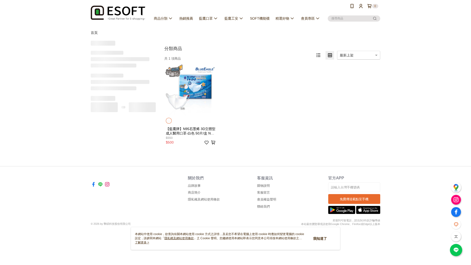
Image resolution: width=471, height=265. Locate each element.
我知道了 (320, 238)
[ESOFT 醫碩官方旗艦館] (118, 13)
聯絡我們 (263, 206)
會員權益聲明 (266, 199)
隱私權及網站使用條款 (204, 199)
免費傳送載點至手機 (354, 199)
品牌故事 (194, 185)
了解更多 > (142, 242)
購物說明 (263, 185)
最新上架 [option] (346, 55)
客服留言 (263, 192)
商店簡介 (194, 192)
